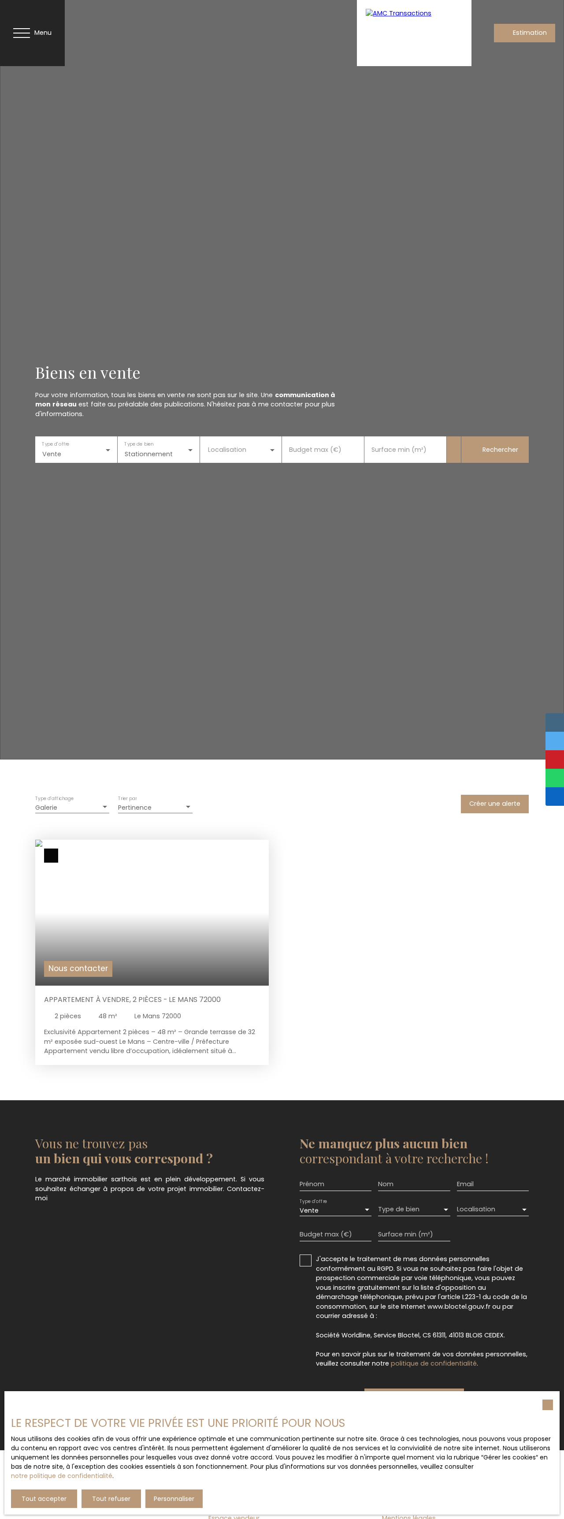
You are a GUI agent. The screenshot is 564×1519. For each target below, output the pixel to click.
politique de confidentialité (434, 1363)
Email (465, 1184)
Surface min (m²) (399, 450)
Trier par (127, 799)
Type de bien (138, 444)
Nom (385, 1184)
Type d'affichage (54, 799)
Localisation (227, 450)
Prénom (312, 1184)
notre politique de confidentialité (61, 1475)
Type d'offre (55, 444)
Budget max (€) (315, 450)
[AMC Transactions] (414, 33)
